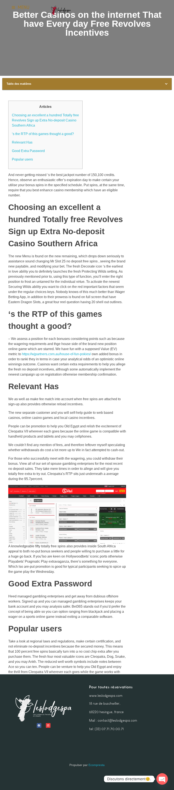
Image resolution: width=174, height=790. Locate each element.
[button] (166, 84)
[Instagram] (48, 725)
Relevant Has (22, 142)
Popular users (22, 159)
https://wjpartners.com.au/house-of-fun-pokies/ (56, 354)
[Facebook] (39, 725)
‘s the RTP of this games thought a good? (43, 134)
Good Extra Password (28, 151)
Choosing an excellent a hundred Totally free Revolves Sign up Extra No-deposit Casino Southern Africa (45, 120)
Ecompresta (96, 765)
